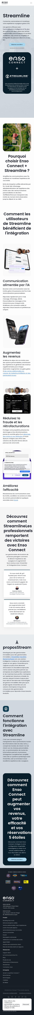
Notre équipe (6, 977)
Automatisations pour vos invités (12, 930)
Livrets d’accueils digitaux (10, 927)
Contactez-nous (8, 967)
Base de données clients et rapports (13, 947)
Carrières (5, 980)
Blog (4, 957)
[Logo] (5, 3)
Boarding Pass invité (8, 920)
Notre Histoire (7, 975)
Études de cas (7, 960)
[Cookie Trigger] (26, 997)
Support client (7, 952)
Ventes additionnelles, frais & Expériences (14, 925)
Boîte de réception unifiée (10, 923)
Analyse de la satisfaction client (12, 944)
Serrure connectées (8, 932)
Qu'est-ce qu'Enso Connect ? (11, 973)
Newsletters (6, 964)
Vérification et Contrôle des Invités (12, 939)
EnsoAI (16, 500)
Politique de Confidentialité (9, 993)
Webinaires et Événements (10, 962)
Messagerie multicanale (9, 937)
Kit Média (5, 982)
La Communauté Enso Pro (10, 955)
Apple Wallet (6, 942)
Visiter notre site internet (17, 48)
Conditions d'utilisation (25, 993)
